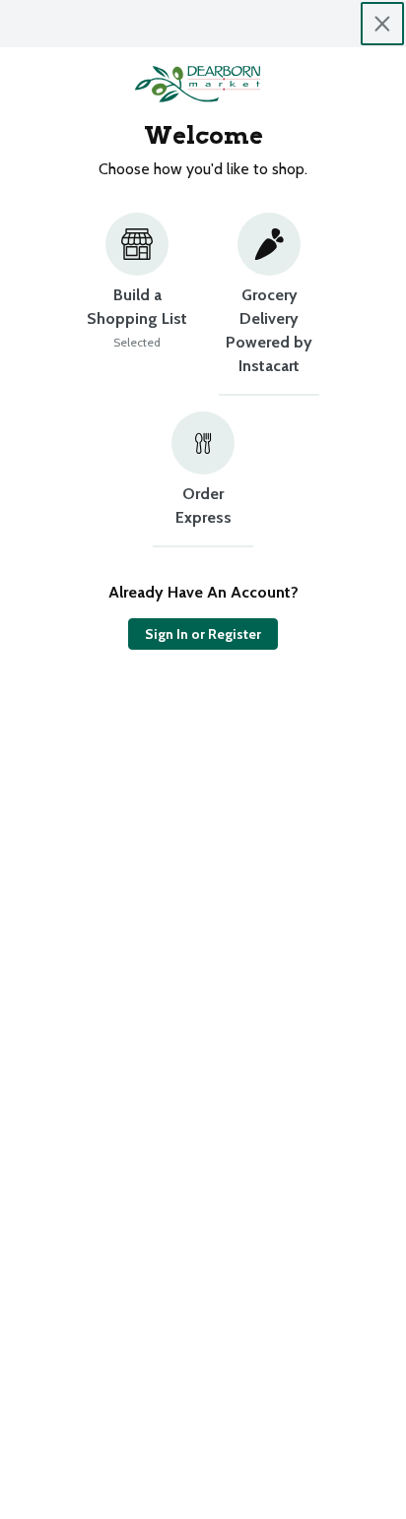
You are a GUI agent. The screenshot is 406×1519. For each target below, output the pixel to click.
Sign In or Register (203, 634)
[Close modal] (382, 23)
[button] (137, 304)
